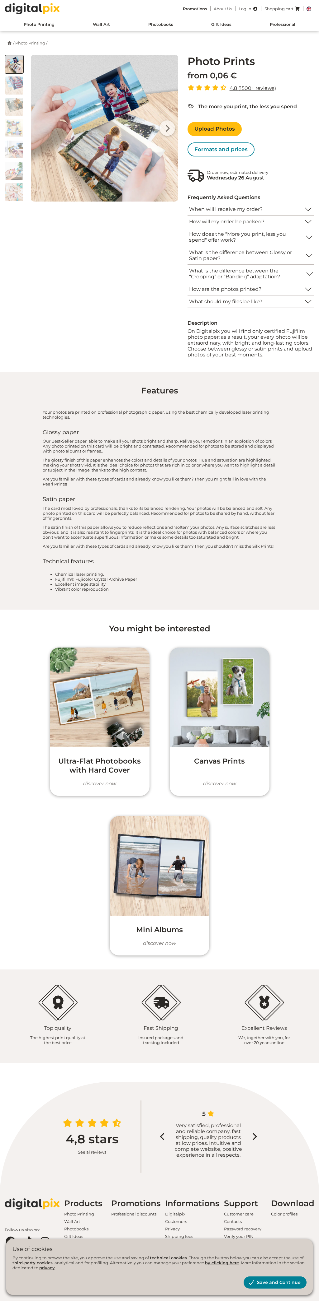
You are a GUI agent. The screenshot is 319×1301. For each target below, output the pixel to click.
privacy (47, 1267)
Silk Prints (262, 546)
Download (292, 1203)
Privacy (172, 1228)
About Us (223, 8)
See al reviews (92, 1152)
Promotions (135, 1203)
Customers (176, 1221)
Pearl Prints (54, 483)
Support (241, 1203)
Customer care (239, 1213)
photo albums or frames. (77, 450)
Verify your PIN (239, 1236)
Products (83, 1203)
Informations (192, 1203)
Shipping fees (179, 1236)
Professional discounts (133, 1213)
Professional (282, 24)
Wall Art (101, 24)
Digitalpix (175, 1213)
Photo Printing (39, 24)
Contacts (233, 1221)
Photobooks (160, 24)
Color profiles (284, 1213)
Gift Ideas (221, 24)
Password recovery (242, 1228)
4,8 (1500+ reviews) (253, 88)
